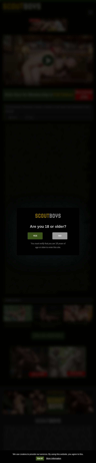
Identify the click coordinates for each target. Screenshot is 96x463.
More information (53, 458)
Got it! (40, 458)
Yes (35, 236)
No (59, 236)
